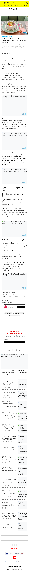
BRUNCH (11, 315)
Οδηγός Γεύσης (8, 313)
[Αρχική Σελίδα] (4, 3)
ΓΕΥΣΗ (7, 5)
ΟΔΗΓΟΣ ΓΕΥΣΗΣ (7, 36)
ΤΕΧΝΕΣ (21, 5)
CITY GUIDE (10, 3)
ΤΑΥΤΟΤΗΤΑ (14, 548)
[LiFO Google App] (9, 562)
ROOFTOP (17, 315)
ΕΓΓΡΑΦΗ (14, 342)
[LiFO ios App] (20, 562)
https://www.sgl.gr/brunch (10, 302)
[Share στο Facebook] (24, 33)
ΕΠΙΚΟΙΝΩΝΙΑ (14, 550)
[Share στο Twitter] (26, 33)
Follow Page (21, 306)
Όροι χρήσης (7, 569)
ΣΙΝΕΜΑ (11, 5)
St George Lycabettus (19, 313)
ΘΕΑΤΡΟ (16, 5)
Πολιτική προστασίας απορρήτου (17, 569)
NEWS (3, 5)
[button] (2, 2)
